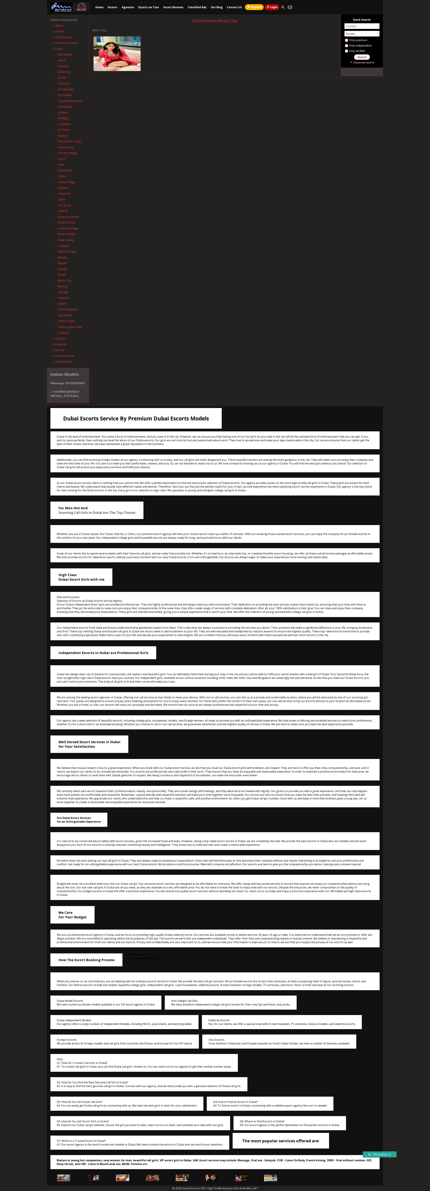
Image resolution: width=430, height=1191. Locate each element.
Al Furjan (63, 83)
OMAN (62, 304)
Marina (62, 257)
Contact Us (234, 7)
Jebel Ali (63, 211)
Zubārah (63, 332)
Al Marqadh (65, 106)
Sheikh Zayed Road (70, 327)
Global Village (66, 182)
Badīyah (63, 136)
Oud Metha (65, 315)
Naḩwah (63, 298)
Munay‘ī (63, 286)
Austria (59, 31)
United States (63, 362)
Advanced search (363, 62)
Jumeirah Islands (68, 217)
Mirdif (62, 275)
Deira (61, 159)
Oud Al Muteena (68, 309)
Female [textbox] (350, 34)
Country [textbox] (351, 26)
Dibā (61, 164)
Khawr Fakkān (67, 234)
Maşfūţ (62, 269)
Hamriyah (64, 193)
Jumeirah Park (67, 222)
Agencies (128, 7)
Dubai (59, 49)
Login (273, 7)
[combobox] (362, 26)
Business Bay (63, 37)
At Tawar (63, 130)
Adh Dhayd (65, 54)
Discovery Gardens (67, 43)
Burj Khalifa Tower (70, 141)
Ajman (59, 25)
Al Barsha (64, 72)
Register (256, 7)
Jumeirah (61, 344)
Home (99, 7)
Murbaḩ (63, 292)
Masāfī (62, 263)
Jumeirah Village (68, 228)
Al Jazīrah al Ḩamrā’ (70, 101)
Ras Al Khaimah (64, 356)
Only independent (360, 45)
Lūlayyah (63, 246)
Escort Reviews (173, 7)
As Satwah (64, 124)
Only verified (357, 51)
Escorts (112, 7)
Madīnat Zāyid (67, 251)
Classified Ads (197, 7)
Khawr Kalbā (66, 240)
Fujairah (60, 338)
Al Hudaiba (65, 95)
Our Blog (217, 7)
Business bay (66, 147)
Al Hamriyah (65, 89)
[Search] (283, 7)
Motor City (64, 280)
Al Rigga (63, 118)
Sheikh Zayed (66, 321)
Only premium (358, 40)
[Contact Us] (290, 7)
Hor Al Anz (64, 205)
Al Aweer (63, 66)
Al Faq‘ (62, 78)
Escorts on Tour (148, 7)
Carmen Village (67, 153)
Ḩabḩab (63, 188)
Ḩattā (61, 199)
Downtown (65, 170)
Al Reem (63, 112)
